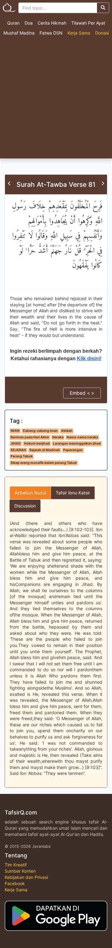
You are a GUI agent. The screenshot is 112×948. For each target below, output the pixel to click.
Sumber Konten (20, 871)
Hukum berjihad (37, 443)
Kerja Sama (79, 32)
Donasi (102, 32)
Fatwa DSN (51, 32)
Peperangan (73, 450)
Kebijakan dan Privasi (26, 877)
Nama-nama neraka (82, 437)
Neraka (57, 437)
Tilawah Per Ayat (88, 23)
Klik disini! (89, 358)
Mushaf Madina (19, 32)
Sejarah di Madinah (44, 450)
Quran (13, 23)
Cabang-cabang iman (40, 431)
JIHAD (16, 443)
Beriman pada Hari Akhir (30, 437)
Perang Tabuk (22, 456)
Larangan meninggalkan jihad (77, 443)
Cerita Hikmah (52, 23)
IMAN (15, 431)
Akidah (66, 431)
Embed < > (82, 393)
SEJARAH (18, 450)
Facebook (15, 883)
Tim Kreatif (16, 864)
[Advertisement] (56, 99)
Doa (29, 23)
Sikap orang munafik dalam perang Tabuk (44, 463)
